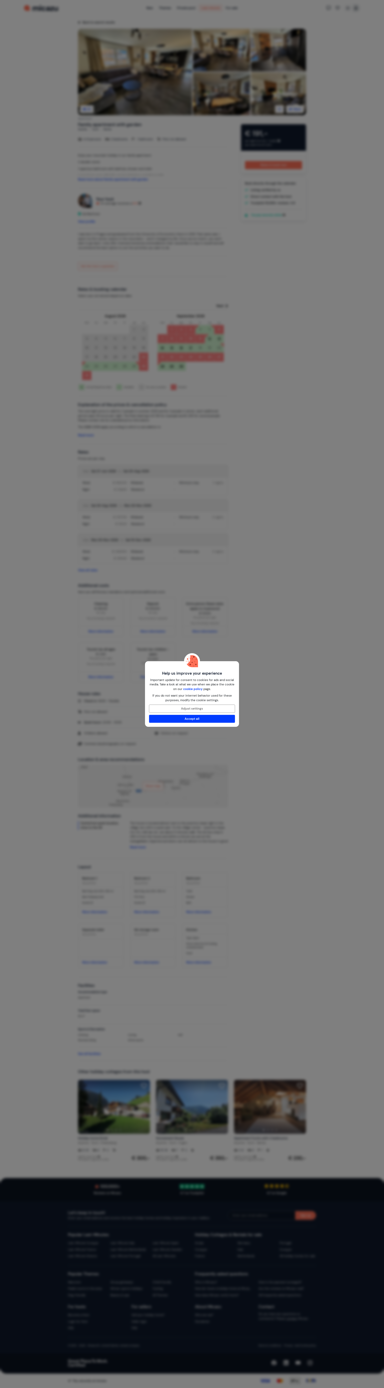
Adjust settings (192, 709)
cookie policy (193, 689)
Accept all (192, 719)
